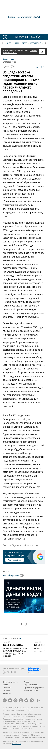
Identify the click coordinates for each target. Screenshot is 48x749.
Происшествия (8, 59)
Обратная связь (31, 684)
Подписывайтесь (14, 560)
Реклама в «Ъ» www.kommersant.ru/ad (24, 17)
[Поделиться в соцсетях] (42, 66)
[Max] (32, 700)
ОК (42, 51)
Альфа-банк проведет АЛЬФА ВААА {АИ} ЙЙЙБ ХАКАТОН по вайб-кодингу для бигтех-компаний (15, 652)
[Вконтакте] (10, 700)
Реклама (6, 690)
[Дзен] (15, 700)
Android (27, 682)
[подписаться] (22, 575)
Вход (33, 37)
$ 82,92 (8, 43)
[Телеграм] (5, 700)
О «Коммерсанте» (11, 682)
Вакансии (7, 693)
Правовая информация (34, 687)
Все (20, 638)
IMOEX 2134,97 (35, 43)
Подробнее (16, 743)
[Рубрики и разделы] (43, 37)
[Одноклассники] (21, 700)
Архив (5, 684)
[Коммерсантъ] (5, 37)
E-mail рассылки (31, 690)
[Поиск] (38, 37)
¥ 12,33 (24, 43)
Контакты (7, 687)
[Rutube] (26, 700)
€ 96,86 (16, 43)
